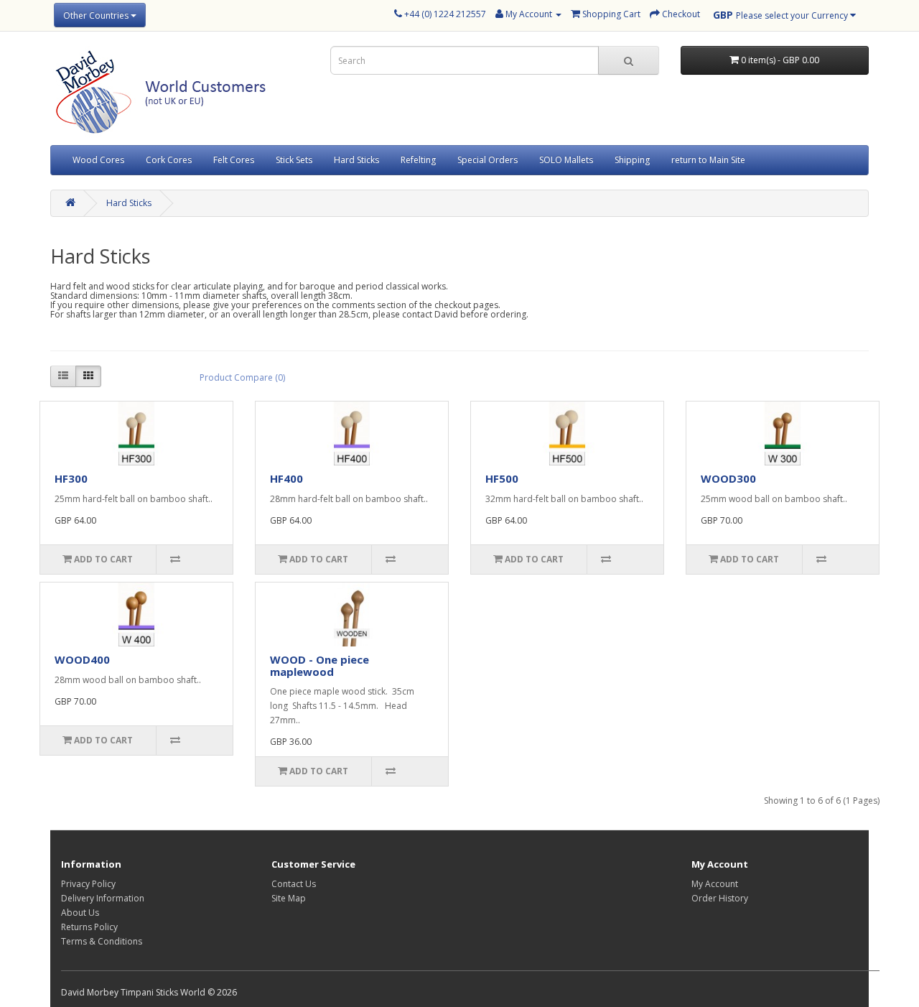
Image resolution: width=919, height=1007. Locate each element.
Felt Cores (233, 160)
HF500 (501, 478)
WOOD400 (82, 659)
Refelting (418, 160)
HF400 (286, 478)
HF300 (71, 478)
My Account (714, 884)
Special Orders (487, 160)
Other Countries (97, 15)
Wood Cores (98, 160)
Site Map (288, 898)
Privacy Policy (88, 884)
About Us (80, 912)
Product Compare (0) (242, 377)
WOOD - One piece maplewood (319, 665)
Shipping (632, 160)
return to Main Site (708, 160)
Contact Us (293, 884)
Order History (719, 898)
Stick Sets (294, 160)
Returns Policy (89, 927)
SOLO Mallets (566, 160)
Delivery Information (102, 898)
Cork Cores (169, 160)
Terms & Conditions (101, 941)
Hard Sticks (356, 160)
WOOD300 (728, 478)
